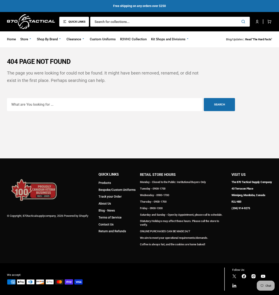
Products (105, 183)
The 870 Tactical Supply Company (251, 182)
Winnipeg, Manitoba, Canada (248, 195)
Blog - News (107, 210)
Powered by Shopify (76, 215)
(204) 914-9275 (240, 208)
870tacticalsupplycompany (39, 215)
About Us (105, 203)
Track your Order (110, 196)
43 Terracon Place (242, 188)
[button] (257, 21)
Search (219, 104)
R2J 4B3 (236, 201)
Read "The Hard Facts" (258, 39)
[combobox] (170, 22)
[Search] (244, 21)
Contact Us (106, 224)
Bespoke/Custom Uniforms (117, 190)
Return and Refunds (112, 231)
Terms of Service (110, 217)
